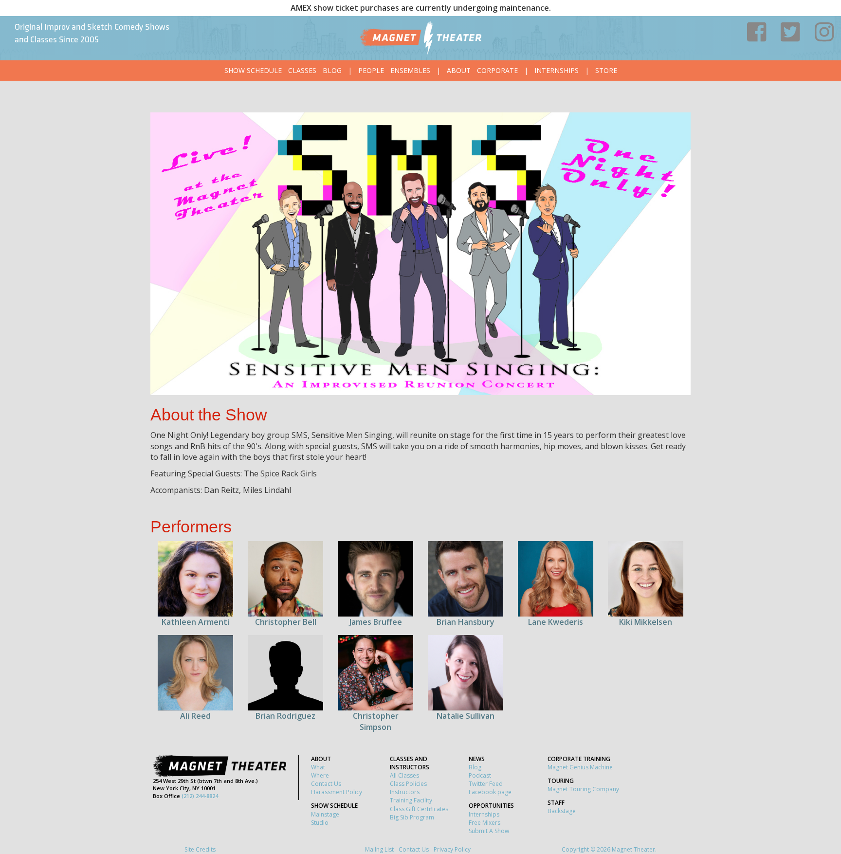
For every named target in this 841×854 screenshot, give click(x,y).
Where (320, 775)
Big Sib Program (412, 817)
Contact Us (326, 784)
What (318, 767)
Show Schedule (253, 70)
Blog (332, 70)
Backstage (562, 811)
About (459, 70)
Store (606, 70)
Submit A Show (489, 831)
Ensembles (410, 70)
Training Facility (411, 800)
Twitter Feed (486, 784)
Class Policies (408, 784)
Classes (302, 70)
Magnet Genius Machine (580, 767)
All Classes (404, 775)
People (371, 70)
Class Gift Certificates (419, 809)
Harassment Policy (336, 792)
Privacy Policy (452, 849)
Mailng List (379, 849)
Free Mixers (484, 822)
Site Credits (200, 849)
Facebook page (490, 792)
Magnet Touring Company (583, 789)
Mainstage (325, 814)
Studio (320, 822)
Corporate (497, 70)
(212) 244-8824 (200, 795)
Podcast (480, 775)
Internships (556, 70)
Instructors (405, 792)
